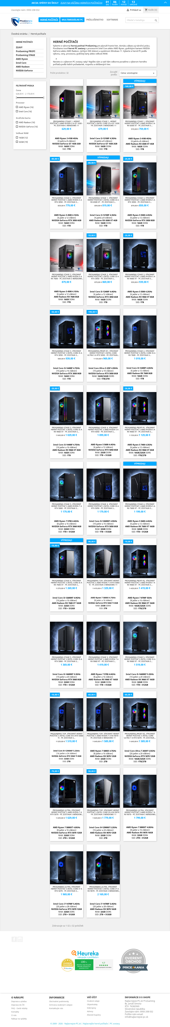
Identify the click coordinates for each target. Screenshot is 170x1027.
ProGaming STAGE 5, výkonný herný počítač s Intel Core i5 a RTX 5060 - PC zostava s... (66, 659)
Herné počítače (49, 19)
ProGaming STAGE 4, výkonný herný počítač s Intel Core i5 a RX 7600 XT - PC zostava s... (66, 583)
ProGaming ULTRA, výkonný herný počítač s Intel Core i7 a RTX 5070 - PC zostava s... (66, 889)
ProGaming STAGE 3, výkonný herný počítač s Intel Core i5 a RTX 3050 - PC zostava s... (66, 353)
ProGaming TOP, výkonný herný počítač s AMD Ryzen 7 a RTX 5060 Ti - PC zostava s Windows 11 (103, 583)
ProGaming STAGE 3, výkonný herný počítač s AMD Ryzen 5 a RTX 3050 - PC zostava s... (140, 200)
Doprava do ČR (17, 1005)
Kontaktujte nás (56, 1008)
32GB (23, 142)
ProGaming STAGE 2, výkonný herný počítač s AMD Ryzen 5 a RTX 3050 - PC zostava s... (66, 200)
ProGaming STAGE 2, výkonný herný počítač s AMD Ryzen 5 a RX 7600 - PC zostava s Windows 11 (66, 276)
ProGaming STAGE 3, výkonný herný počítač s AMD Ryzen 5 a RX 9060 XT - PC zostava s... (140, 276)
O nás (13, 1015)
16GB (23, 137)
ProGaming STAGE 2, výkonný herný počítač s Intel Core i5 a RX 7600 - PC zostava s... (139, 353)
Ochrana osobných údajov (60, 1005)
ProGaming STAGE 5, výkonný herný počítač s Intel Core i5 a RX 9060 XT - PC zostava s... (139, 659)
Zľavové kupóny (94, 1015)
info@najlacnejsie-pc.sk (136, 1017)
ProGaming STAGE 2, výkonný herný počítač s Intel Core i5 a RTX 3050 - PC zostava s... (103, 276)
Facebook (14, 939)
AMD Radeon (23, 66)
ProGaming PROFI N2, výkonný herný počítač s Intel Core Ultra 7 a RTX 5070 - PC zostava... (140, 736)
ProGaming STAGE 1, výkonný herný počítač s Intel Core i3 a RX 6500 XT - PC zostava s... (103, 200)
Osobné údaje (93, 1001)
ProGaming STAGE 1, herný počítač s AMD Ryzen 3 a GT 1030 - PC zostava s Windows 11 (66, 123)
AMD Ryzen (22, 59)
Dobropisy (91, 1008)
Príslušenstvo (94, 19)
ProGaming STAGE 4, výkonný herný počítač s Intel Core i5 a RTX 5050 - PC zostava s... (103, 506)
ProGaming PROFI (25, 51)
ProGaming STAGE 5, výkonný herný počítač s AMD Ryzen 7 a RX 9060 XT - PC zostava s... (103, 659)
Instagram (20, 939)
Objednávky (92, 1004)
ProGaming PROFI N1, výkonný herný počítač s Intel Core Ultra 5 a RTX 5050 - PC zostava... (103, 353)
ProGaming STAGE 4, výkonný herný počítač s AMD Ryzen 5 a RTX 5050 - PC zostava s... (103, 430)
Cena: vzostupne (138, 73)
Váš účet (92, 997)
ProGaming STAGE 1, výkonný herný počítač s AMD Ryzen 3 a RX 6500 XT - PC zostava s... (140, 123)
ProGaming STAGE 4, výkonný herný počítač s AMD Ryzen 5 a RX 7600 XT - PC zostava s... (140, 506)
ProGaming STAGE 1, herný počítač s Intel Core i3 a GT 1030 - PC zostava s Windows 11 (103, 123)
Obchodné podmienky (59, 1001)
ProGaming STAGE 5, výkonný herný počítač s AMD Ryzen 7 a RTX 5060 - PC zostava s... (66, 506)
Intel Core (21, 63)
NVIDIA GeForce (24, 70)
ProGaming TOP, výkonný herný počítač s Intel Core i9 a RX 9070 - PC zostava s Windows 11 (103, 812)
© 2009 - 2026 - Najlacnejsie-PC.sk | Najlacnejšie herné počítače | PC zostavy (85, 1023)
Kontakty (15, 1011)
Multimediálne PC (72, 19)
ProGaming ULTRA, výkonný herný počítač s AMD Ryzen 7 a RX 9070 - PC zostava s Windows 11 (139, 812)
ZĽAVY (19, 47)
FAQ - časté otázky (19, 1008)
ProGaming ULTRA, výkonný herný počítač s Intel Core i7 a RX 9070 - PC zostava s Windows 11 (103, 889)
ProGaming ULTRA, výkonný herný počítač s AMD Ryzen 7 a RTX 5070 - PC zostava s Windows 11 (66, 812)
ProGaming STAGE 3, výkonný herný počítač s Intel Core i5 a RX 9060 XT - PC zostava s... (66, 430)
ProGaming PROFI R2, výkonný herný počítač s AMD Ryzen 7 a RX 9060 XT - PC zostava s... (140, 583)
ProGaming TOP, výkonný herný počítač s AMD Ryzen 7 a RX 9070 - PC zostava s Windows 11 (103, 736)
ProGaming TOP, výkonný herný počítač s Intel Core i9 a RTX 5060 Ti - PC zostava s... (66, 736)
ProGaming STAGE (25, 55)
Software (112, 19)
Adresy (90, 1011)
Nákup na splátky (19, 1018)
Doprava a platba (19, 1001)
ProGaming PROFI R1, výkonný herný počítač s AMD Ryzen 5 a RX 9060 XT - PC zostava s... (140, 430)
